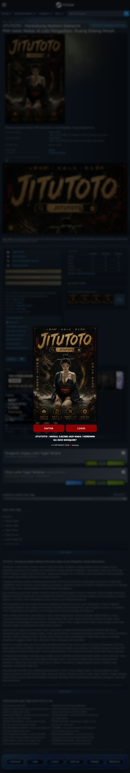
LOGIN (81, 428)
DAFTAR (48, 428)
